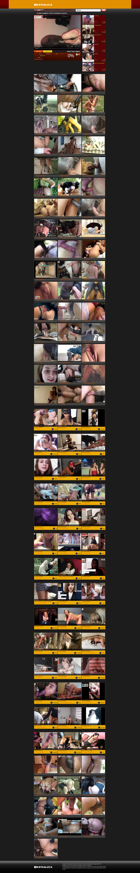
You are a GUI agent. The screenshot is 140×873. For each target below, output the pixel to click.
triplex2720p (39, 677)
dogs (38, 578)
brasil (64, 429)
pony (62, 603)
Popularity (59, 10)
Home (38, 10)
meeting (38, 553)
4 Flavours (97, 15)
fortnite (86, 628)
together (62, 652)
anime (65, 752)
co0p (40, 702)
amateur (38, 603)
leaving (69, 702)
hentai (86, 727)
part (87, 453)
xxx (61, 578)
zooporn (88, 553)
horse (62, 503)
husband (42, 603)
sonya (90, 429)
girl (88, 478)
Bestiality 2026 (98, 25)
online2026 (42, 528)
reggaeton (39, 453)
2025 (43, 752)
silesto (39, 57)
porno (87, 429)
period (85, 478)
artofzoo (90, 453)
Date (69, 10)
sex (42, 453)
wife (45, 603)
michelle (62, 453)
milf (85, 528)
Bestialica (43, 4)
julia (61, 429)
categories (49, 10)
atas (37, 702)
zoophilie (62, 628)
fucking (64, 727)
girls (37, 652)
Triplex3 (96, 53)
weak (62, 702)
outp (40, 578)
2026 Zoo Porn (98, 34)
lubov (44, 453)
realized (92, 652)
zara (85, 603)
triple (85, 453)
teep (61, 553)
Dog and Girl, (42, 55)
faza (85, 677)
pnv (87, 603)
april (88, 702)
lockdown (42, 727)
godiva (38, 727)
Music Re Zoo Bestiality (99, 63)
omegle (64, 553)
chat (87, 578)
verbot (66, 628)
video (90, 702)
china (61, 677)
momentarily (65, 702)
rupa (85, 578)
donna (65, 453)
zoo (37, 429)
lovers (85, 652)
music (64, 528)
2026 (85, 553)
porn (39, 503)
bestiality (38, 478)
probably (89, 652)
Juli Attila (97, 44)
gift (44, 727)
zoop (61, 478)
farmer (38, 528)
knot (67, 553)
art (90, 628)
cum (39, 429)
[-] (79, 54)
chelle (68, 453)
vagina (87, 528)
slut (65, 677)
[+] (77, 54)
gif (37, 503)
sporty (85, 503)
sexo (64, 503)
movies (65, 578)
